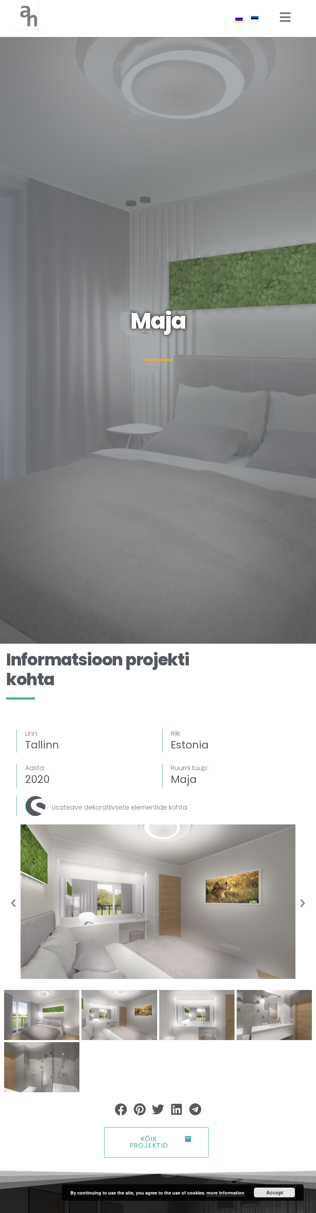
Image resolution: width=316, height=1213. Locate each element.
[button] (13, 903)
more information (225, 1193)
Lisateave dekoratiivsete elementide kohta (119, 807)
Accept (274, 1192)
